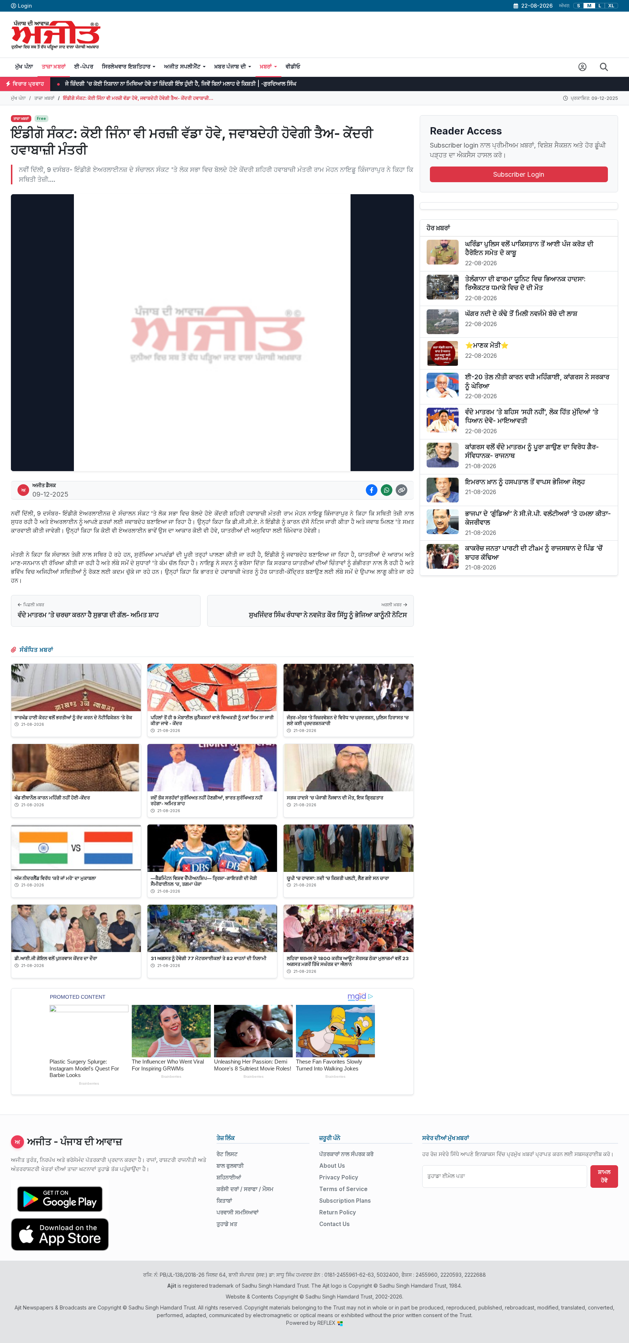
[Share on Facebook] (371, 490)
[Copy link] (401, 490)
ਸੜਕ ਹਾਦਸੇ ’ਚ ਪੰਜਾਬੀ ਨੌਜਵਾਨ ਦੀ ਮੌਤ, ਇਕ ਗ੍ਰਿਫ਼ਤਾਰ (335, 797)
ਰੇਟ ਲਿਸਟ (227, 1154)
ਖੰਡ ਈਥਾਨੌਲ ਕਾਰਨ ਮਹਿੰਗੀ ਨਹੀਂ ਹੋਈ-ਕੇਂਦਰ (52, 797)
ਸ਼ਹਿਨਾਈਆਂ (229, 1177)
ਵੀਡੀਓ (293, 66)
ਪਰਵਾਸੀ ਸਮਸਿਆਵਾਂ (237, 1212)
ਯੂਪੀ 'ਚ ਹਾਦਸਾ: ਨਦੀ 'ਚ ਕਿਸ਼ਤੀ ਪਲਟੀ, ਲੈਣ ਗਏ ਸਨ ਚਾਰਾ (338, 878)
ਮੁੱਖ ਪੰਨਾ (24, 66)
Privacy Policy (338, 1177)
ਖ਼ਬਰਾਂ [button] (266, 66)
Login (25, 6)
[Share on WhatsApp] (386, 490)
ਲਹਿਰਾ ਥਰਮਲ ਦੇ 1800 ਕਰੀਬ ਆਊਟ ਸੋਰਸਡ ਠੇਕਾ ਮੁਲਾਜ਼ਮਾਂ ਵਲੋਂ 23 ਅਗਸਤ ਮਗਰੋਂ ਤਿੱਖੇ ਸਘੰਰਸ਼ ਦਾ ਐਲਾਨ (348, 961)
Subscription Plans (345, 1200)
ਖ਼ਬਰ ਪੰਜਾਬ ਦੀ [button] (230, 66)
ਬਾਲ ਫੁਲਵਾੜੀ (230, 1165)
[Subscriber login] (582, 67)
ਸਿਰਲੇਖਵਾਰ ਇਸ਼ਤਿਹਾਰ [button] (126, 66)
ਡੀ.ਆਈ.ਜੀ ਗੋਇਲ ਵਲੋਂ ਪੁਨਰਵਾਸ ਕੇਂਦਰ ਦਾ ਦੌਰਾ (56, 958)
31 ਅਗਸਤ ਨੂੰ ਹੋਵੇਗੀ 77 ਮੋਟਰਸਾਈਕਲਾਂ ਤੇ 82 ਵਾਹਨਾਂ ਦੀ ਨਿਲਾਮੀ (208, 958)
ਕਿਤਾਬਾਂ (224, 1200)
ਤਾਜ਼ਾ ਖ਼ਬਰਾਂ (54, 66)
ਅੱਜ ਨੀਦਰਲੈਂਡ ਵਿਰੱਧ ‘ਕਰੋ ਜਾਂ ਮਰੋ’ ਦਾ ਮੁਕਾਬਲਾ (55, 878)
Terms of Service (343, 1189)
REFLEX (327, 1323)
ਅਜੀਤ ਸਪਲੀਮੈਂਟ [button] (182, 66)
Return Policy (337, 1212)
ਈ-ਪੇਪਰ (83, 66)
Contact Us (334, 1224)
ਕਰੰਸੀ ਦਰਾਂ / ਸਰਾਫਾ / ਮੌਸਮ (245, 1189)
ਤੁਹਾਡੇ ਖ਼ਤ (227, 1224)
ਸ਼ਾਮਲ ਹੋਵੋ (604, 1176)
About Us (332, 1165)
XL (611, 5)
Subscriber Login (518, 174)
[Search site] (604, 67)
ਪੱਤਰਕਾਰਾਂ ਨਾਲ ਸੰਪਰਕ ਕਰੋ (346, 1154)
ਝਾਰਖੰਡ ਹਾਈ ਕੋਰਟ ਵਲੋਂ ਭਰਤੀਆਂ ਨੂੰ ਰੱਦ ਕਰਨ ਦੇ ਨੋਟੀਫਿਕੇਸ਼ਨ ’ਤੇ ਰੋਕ (73, 717)
